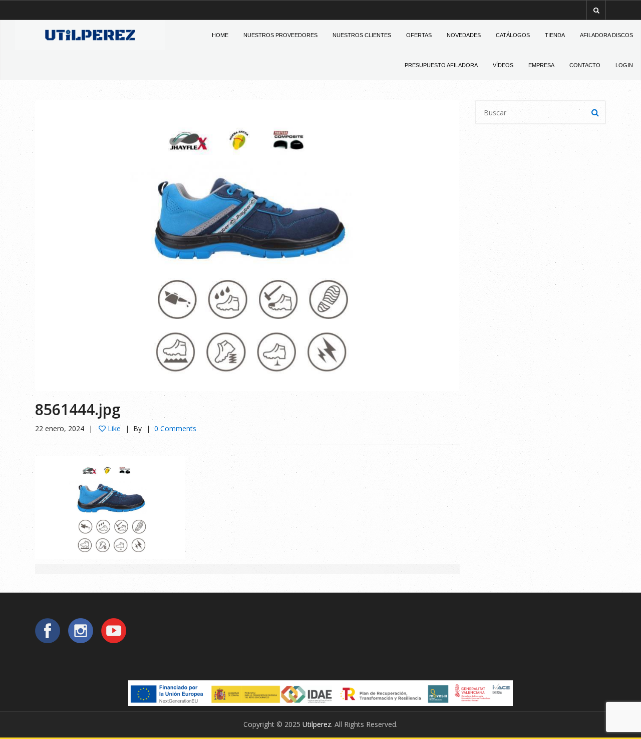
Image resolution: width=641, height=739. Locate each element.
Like (113, 428)
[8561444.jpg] (247, 245)
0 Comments (175, 428)
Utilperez (316, 724)
